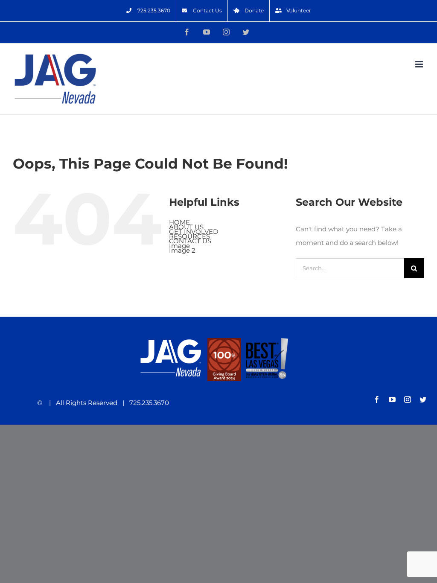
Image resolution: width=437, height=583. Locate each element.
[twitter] (423, 399)
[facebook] (376, 399)
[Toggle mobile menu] (419, 64)
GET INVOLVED (193, 231)
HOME (179, 222)
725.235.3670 (146, 403)
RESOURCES (189, 236)
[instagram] (407, 399)
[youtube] (392, 399)
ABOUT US (186, 227)
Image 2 (182, 250)
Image (179, 246)
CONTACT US (190, 241)
